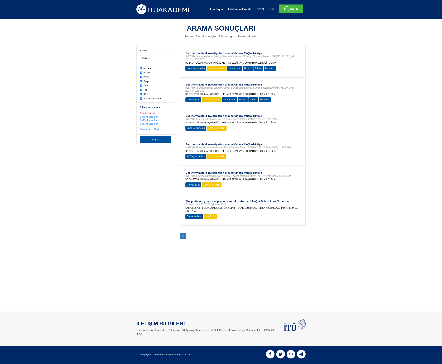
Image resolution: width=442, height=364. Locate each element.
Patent (146, 72)
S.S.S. (261, 9)
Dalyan (247, 68)
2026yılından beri (149, 116)
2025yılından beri (149, 120)
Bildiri (146, 94)
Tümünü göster (148, 113)
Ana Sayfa (216, 9)
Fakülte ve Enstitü (240, 9)
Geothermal (235, 68)
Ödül (145, 85)
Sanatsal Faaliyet (152, 98)
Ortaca (258, 68)
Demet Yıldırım (194, 216)
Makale (147, 68)
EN (272, 9)
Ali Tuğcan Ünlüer (195, 156)
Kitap (146, 81)
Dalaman (269, 68)
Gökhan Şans (193, 99)
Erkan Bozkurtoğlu (196, 68)
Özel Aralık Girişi (149, 129)
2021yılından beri (149, 123)
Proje (146, 76)
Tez (145, 89)
